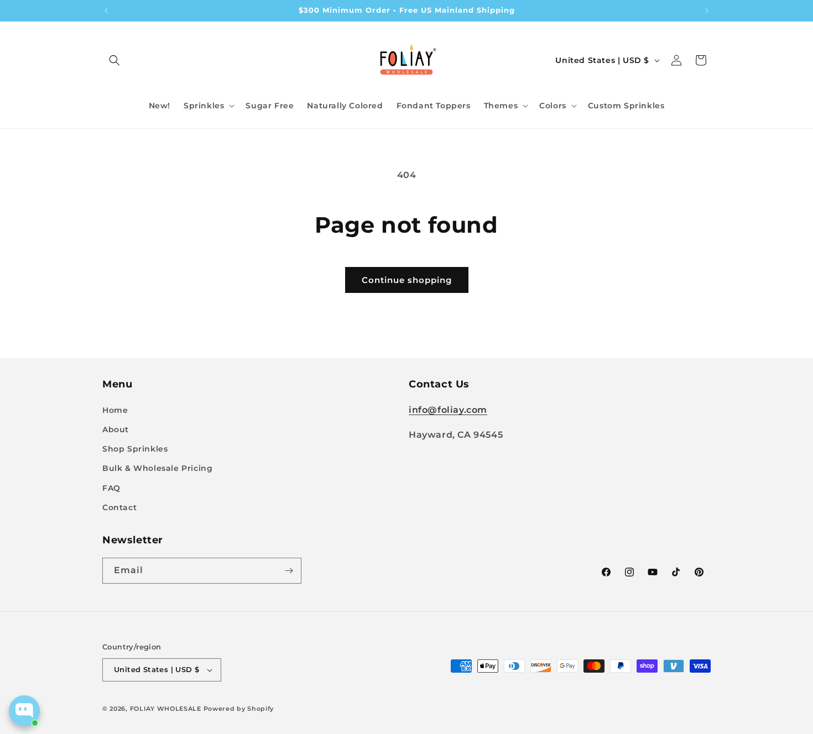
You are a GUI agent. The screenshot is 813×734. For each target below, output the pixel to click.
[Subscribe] (289, 571)
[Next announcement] (707, 10)
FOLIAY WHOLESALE (165, 708)
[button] (114, 60)
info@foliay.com (448, 410)
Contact (119, 507)
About (115, 429)
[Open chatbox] (24, 710)
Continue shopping (407, 280)
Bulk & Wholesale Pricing (157, 468)
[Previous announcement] (106, 10)
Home (115, 410)
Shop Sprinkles (135, 449)
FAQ (111, 488)
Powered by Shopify (239, 708)
